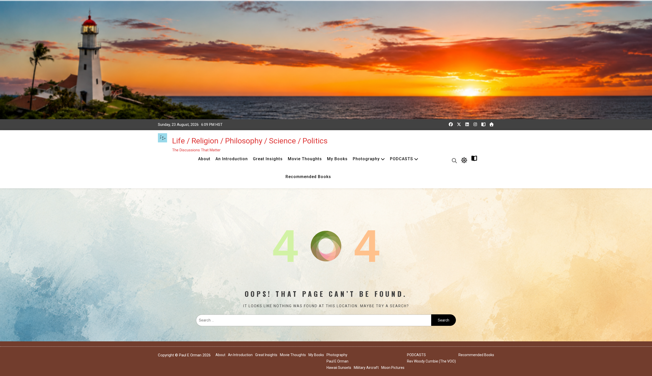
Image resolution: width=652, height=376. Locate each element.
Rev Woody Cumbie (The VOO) (431, 361)
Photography (366, 158)
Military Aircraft (366, 368)
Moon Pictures (392, 368)
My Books (337, 158)
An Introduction (231, 158)
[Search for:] (313, 320)
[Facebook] (450, 124)
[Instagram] (475, 124)
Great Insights (268, 158)
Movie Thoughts (305, 158)
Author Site (485, 160)
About (204, 158)
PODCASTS (401, 158)
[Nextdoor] (491, 124)
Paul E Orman (337, 361)
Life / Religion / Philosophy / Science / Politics (250, 140)
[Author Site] (483, 124)
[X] (458, 124)
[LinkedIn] (467, 124)
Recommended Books (308, 176)
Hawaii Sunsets (339, 368)
